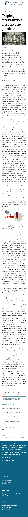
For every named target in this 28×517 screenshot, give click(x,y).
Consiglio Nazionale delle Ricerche (11, 494)
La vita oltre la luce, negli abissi (10, 417)
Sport (13, 394)
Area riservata (6, 509)
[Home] (14, 3)
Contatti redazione (7, 484)
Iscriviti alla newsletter (8, 507)
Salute (4, 394)
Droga (17, 394)
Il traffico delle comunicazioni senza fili (12, 412)
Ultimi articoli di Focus (11, 404)
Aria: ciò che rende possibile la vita (11, 408)
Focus (8, 435)
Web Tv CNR (5, 495)
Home (3, 435)
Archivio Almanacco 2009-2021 (10, 505)
